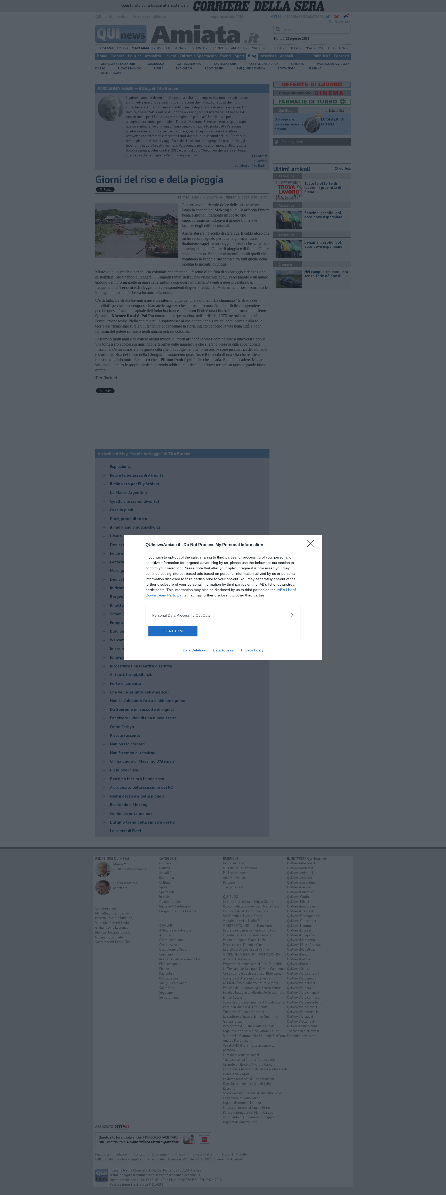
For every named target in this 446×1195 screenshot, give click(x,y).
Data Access (223, 650)
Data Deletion (194, 650)
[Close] (312, 545)
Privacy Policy (252, 650)
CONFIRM (173, 631)
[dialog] (223, 597)
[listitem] (223, 615)
